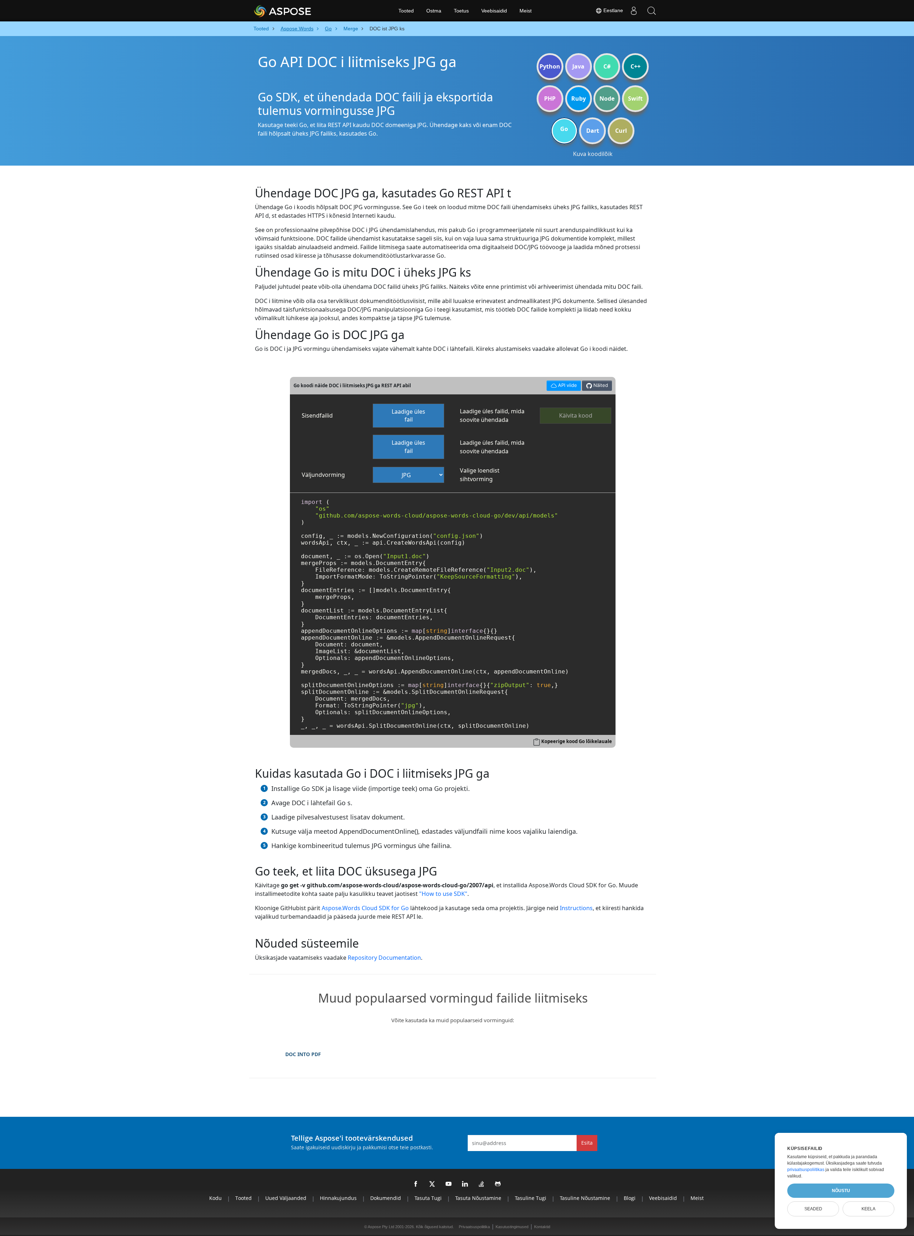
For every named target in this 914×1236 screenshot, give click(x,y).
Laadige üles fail (408, 416)
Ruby (578, 98)
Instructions (576, 908)
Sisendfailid (317, 415)
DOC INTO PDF (303, 1054)
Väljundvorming (323, 475)
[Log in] (634, 10)
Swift (635, 98)
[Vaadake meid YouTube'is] (448, 1184)
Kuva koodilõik (593, 154)
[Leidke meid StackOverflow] (481, 1184)
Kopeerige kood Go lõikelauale (576, 741)
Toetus (461, 11)
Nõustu (841, 1190)
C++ (636, 66)
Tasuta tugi (428, 1198)
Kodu (215, 1198)
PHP (550, 98)
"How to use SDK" (443, 894)
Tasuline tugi (530, 1198)
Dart (592, 131)
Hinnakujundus (338, 1198)
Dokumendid (385, 1198)
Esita (587, 1142)
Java (578, 66)
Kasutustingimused (512, 1227)
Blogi (630, 1198)
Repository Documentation (384, 958)
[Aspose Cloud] (301, 11)
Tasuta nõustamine (478, 1198)
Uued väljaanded (285, 1198)
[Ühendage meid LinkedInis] (465, 1184)
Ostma (433, 11)
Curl (621, 131)
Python (549, 66)
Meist (525, 11)
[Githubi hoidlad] (498, 1184)
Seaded (813, 1208)
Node (606, 98)
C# (607, 66)
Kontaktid (542, 1227)
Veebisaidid (494, 11)
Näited (600, 385)
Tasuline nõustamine (585, 1198)
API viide (562, 384)
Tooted (406, 11)
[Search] (651, 10)
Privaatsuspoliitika (474, 1227)
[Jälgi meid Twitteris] (432, 1184)
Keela (868, 1208)
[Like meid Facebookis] (416, 1184)
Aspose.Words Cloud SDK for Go (365, 908)
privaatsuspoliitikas (805, 1169)
